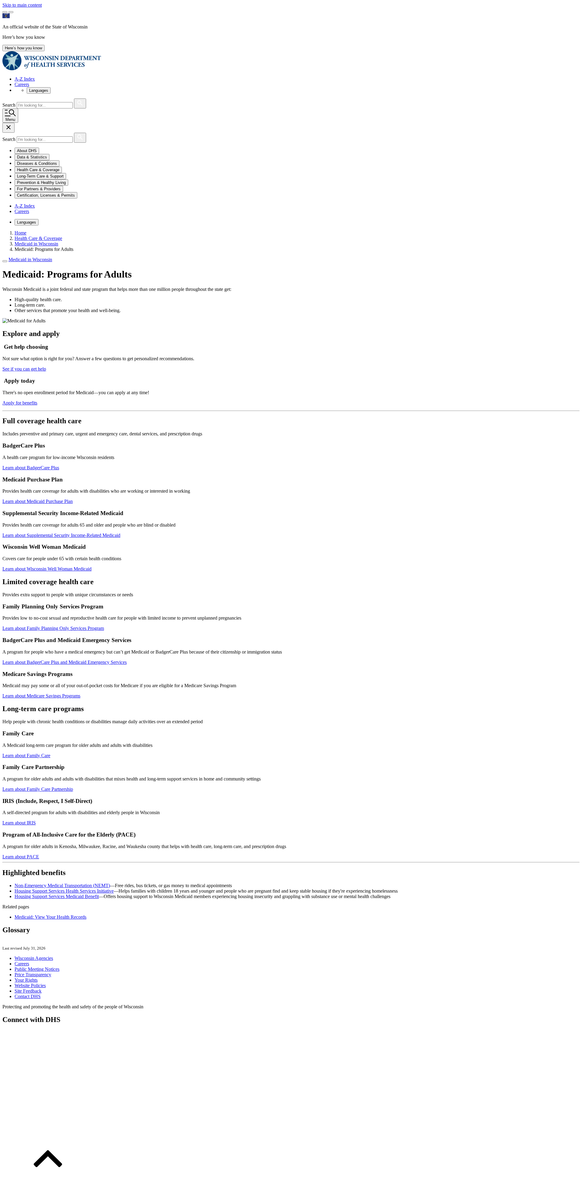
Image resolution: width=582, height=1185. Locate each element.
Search (9, 105)
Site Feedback (28, 991)
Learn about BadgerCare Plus (30, 467)
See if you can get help (24, 368)
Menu (10, 119)
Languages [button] (38, 90)
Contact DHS (28, 996)
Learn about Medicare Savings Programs (41, 695)
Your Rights (26, 980)
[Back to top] (47, 1179)
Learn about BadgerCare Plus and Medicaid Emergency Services (64, 662)
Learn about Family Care (26, 755)
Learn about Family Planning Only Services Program (53, 628)
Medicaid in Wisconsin (30, 259)
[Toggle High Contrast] (10, 12)
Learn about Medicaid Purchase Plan (37, 501)
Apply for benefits (19, 402)
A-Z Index (25, 79)
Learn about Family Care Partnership (37, 789)
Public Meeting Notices (37, 969)
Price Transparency (33, 974)
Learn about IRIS (19, 822)
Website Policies (30, 985)
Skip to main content (22, 5)
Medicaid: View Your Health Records (50, 917)
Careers (22, 84)
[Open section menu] (4, 261)
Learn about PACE (20, 856)
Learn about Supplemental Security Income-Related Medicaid (61, 535)
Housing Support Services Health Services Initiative (64, 891)
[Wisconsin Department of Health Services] (51, 68)
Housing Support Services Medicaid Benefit (57, 896)
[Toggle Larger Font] (4, 12)
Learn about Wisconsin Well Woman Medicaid (47, 568)
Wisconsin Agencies (34, 958)
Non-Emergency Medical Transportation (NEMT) (62, 885)
